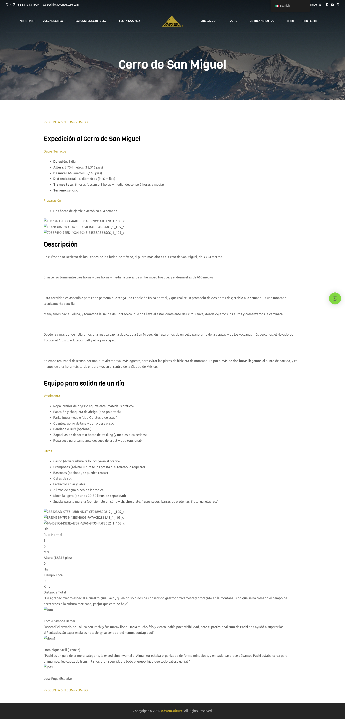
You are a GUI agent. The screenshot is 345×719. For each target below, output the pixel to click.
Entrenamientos (262, 21)
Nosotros (27, 21)
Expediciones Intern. (90, 21)
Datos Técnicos (55, 151)
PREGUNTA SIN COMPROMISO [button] (66, 122)
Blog (290, 21)
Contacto (309, 21)
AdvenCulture (172, 711)
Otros (48, 451)
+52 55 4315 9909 (27, 4)
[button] (335, 298)
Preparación (52, 200)
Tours (232, 21)
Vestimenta (52, 396)
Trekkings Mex (129, 21)
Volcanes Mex (53, 21)
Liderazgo (208, 21)
